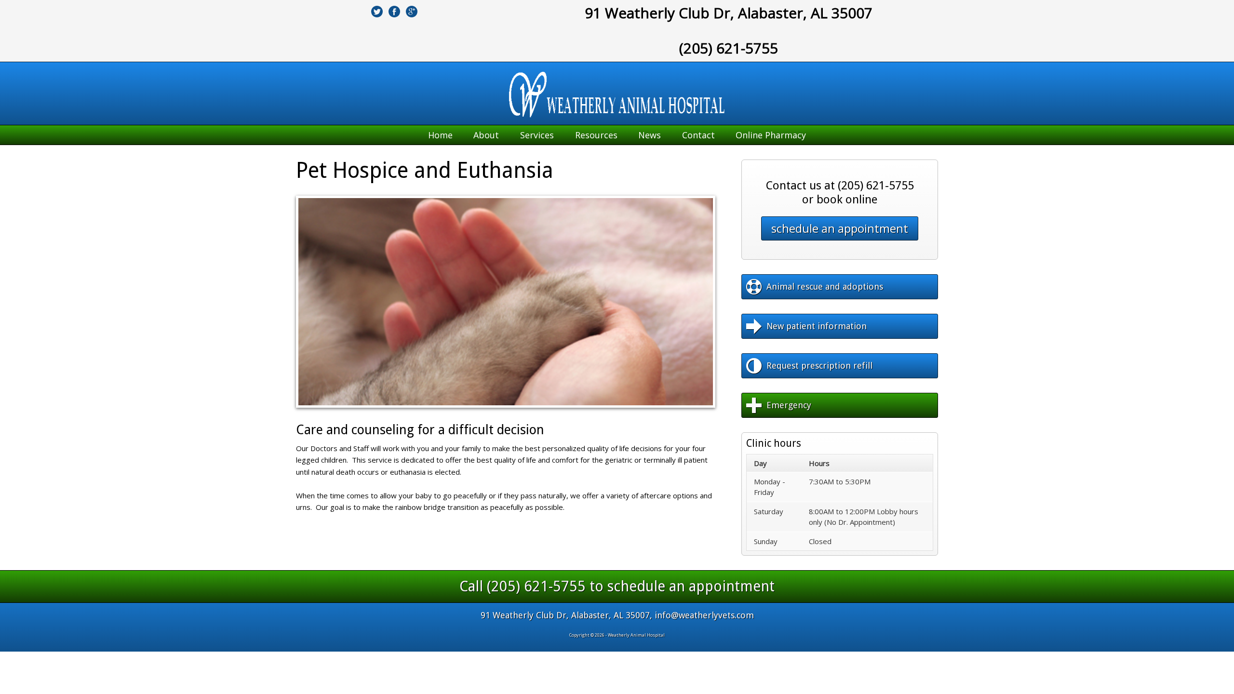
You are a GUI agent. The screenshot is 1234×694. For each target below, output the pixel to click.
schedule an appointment (839, 228)
